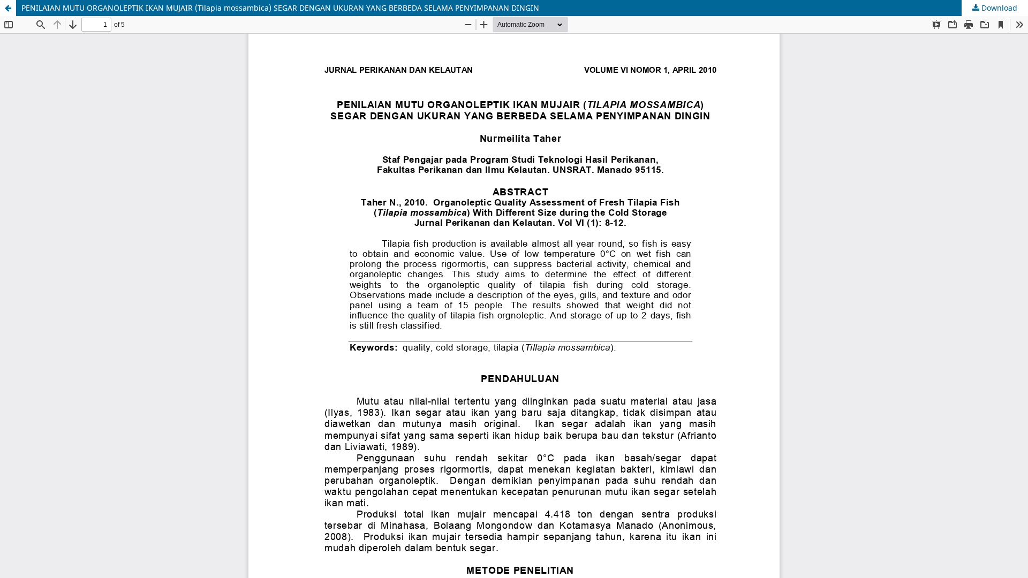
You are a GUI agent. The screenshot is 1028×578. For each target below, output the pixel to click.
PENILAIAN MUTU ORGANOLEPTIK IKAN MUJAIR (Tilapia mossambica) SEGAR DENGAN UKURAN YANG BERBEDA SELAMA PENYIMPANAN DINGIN (280, 8)
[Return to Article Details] (8, 8)
